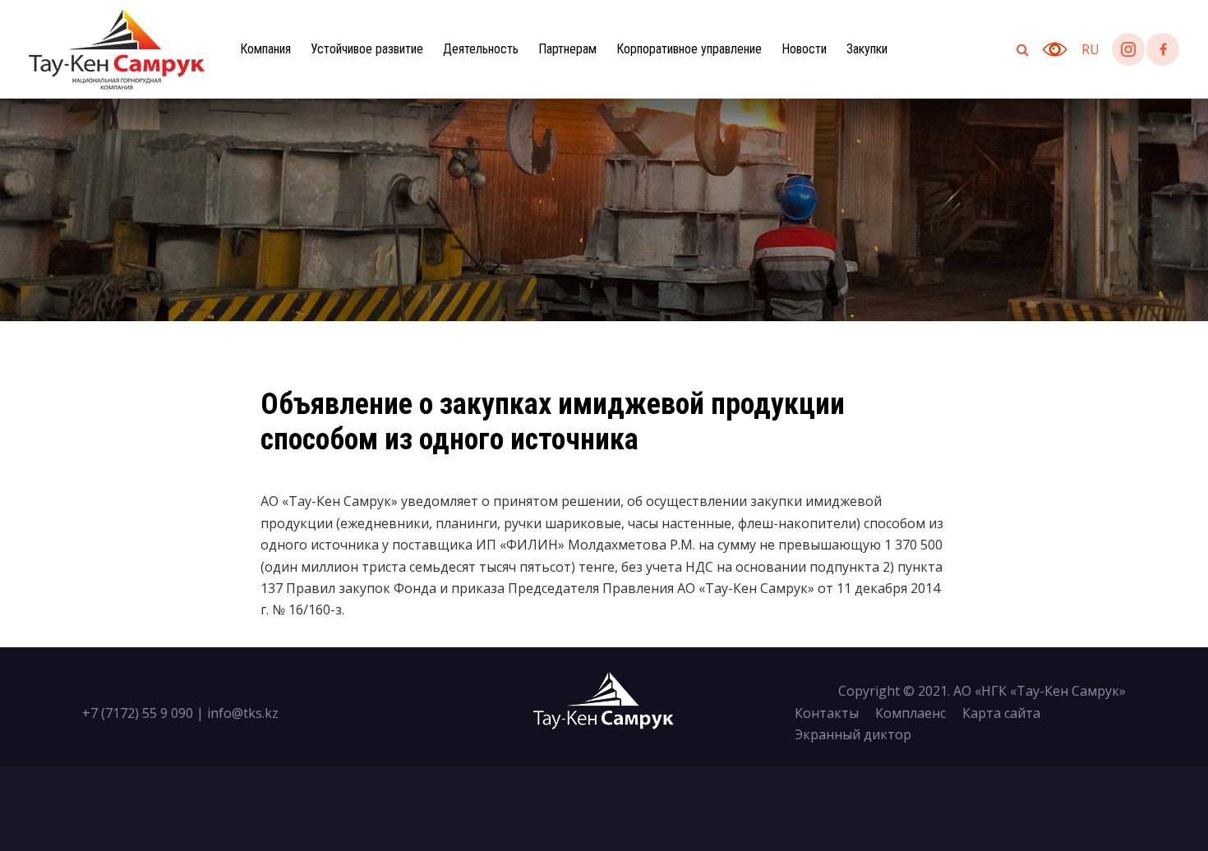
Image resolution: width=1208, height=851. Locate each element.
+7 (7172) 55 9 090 (137, 713)
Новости (804, 49)
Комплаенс (910, 713)
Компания (265, 49)
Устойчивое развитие (367, 49)
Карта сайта (1001, 713)
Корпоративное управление (689, 49)
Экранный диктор (853, 734)
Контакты (827, 713)
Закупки (867, 49)
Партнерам (567, 49)
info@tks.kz (243, 713)
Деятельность (481, 49)
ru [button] (1090, 49)
